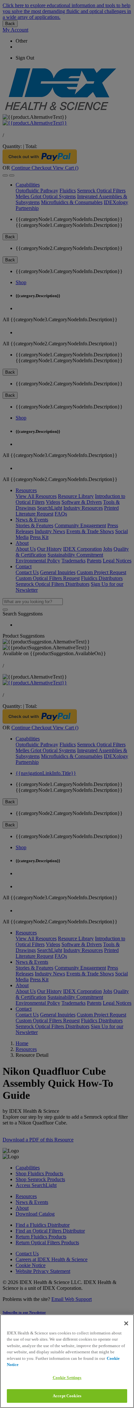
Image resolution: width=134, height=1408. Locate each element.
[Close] (126, 1323)
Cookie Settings (67, 1377)
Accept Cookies (67, 1395)
